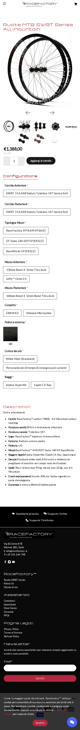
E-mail (8, 661)
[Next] (52, 112)
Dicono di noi (10, 587)
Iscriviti (40, 678)
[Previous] (28, 112)
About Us (9, 583)
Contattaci (9, 600)
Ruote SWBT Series (14, 579)
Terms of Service (13, 632)
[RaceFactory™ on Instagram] (9, 562)
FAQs (6, 615)
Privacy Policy (11, 629)
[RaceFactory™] (40, 4)
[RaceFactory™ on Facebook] (5, 562)
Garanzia (8, 611)
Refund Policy (11, 636)
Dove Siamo (10, 608)
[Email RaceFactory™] (13, 562)
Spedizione (10, 604)
